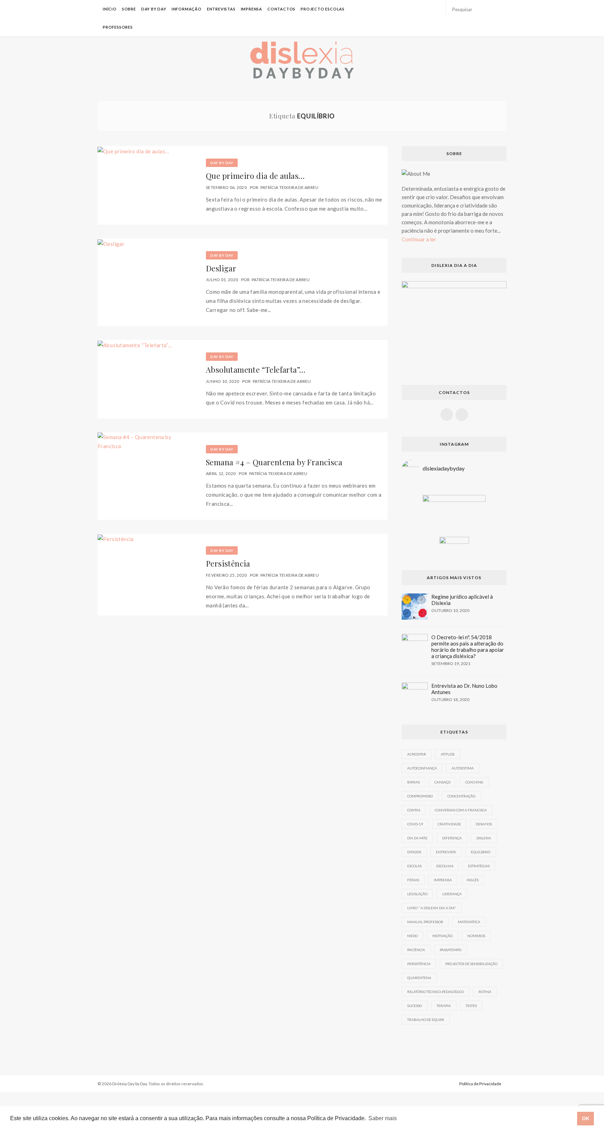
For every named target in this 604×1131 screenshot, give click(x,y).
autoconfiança (422, 768)
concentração (461, 796)
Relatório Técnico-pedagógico (435, 992)
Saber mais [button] (382, 1118)
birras (413, 782)
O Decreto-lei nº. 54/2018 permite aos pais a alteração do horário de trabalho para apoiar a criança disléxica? (467, 646)
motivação (442, 936)
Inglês (473, 880)
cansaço (442, 782)
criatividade (449, 824)
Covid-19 (415, 824)
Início (110, 9)
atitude (448, 754)
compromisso (420, 796)
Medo (412, 936)
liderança (452, 894)
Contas (413, 810)
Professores (118, 27)
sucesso (414, 1006)
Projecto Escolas (323, 9)
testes (471, 1006)
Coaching (474, 782)
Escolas (414, 866)
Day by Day (153, 9)
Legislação (417, 894)
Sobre (129, 9)
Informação (187, 9)
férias (413, 880)
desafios (484, 824)
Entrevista (446, 852)
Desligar (221, 268)
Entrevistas (221, 9)
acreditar (416, 754)
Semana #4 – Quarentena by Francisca (274, 462)
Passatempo (450, 950)
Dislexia (483, 838)
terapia (444, 1006)
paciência (416, 950)
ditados (414, 852)
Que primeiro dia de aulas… (255, 175)
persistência (419, 964)
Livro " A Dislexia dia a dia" (431, 908)
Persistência (228, 563)
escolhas (444, 866)
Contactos (281, 9)
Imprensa (251, 9)
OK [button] (585, 1118)
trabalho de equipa (425, 1019)
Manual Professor (425, 922)
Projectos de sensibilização (471, 964)
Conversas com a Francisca (461, 810)
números (476, 936)
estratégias (479, 866)
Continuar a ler (419, 239)
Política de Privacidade (480, 1083)
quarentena (419, 978)
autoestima (463, 768)
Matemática (469, 922)
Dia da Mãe (417, 838)
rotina (485, 992)
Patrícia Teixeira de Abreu (289, 187)
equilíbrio (480, 852)
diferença (452, 838)
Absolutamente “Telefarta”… (255, 369)
